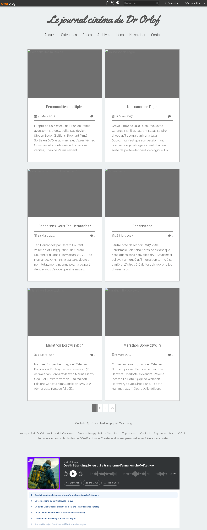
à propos (112, 483)
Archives (103, 35)
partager (93, 483)
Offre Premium (88, 438)
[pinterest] (118, 3)
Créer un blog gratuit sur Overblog (98, 433)
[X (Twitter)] (112, 3)
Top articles (129, 433)
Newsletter (137, 35)
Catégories (69, 35)
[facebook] (107, 3)
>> (112, 408)
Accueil (49, 35)
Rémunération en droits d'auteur (57, 438)
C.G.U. (181, 433)
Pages (87, 35)
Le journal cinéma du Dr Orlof (104, 19)
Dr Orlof (41, 433)
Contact (157, 35)
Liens (120, 35)
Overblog (125, 423)
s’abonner (74, 483)
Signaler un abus (164, 433)
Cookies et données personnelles (120, 438)
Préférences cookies (156, 438)
